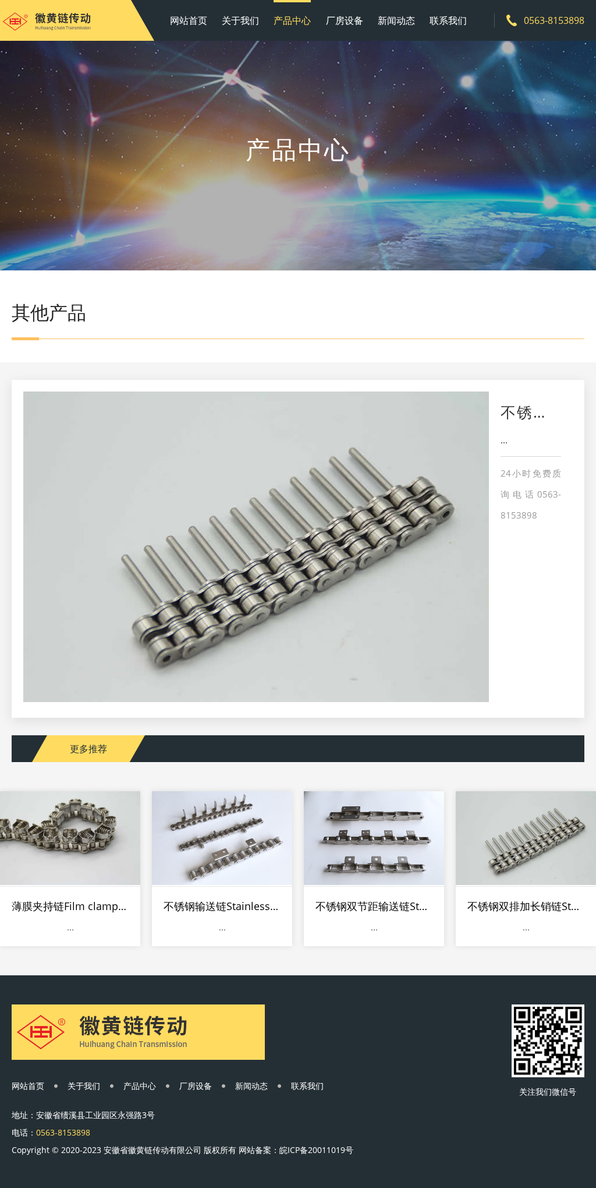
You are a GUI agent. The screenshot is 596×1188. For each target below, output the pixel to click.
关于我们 (240, 20)
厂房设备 (344, 20)
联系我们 (448, 20)
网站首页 (188, 20)
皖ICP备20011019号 (316, 1149)
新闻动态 (396, 20)
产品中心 (292, 20)
